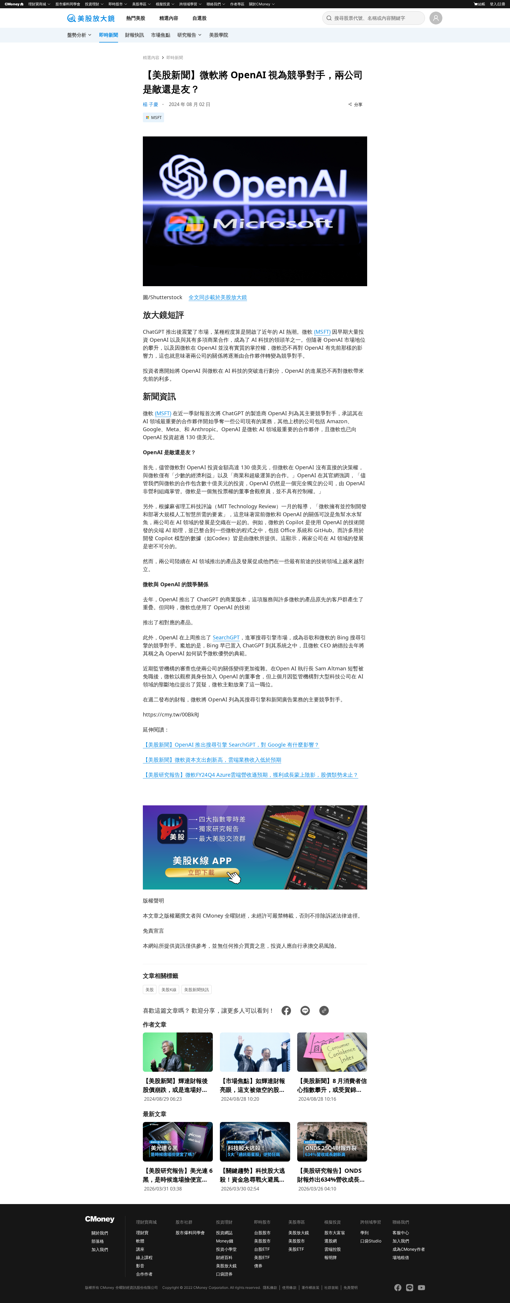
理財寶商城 (37, 4)
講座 (140, 1249)
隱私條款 (270, 1287)
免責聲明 (351, 1287)
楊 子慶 (150, 104)
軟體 (140, 1240)
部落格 (97, 1241)
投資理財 (92, 4)
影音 (140, 1265)
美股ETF (262, 1257)
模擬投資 (163, 4)
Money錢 (224, 1240)
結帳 (481, 4)
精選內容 (168, 18)
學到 (364, 1232)
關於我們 (99, 1232)
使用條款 (289, 1287)
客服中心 (401, 1232)
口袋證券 (224, 1273)
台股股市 (262, 1232)
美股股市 (262, 1240)
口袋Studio (370, 1240)
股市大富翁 (334, 1232)
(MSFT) (322, 331)
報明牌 (330, 1257)
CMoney (12, 4)
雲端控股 (332, 1249)
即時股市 (116, 4)
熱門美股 (135, 18)
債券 (258, 1265)
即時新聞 (174, 57)
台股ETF (262, 1249)
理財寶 (142, 1232)
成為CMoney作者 (409, 1249)
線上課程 (144, 1257)
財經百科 (224, 1257)
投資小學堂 (226, 1249)
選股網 (330, 1240)
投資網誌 (224, 1232)
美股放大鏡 (226, 1265)
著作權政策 (310, 1287)
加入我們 (99, 1249)
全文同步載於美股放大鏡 (218, 297)
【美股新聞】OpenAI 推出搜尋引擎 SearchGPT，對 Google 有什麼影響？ (231, 744)
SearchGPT (226, 637)
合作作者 (144, 1273)
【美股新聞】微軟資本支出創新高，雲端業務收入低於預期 (212, 759)
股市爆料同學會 (67, 4)
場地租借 (401, 1257)
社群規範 (331, 1287)
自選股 (199, 18)
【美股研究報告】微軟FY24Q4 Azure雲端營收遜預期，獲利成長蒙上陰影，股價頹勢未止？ (250, 774)
